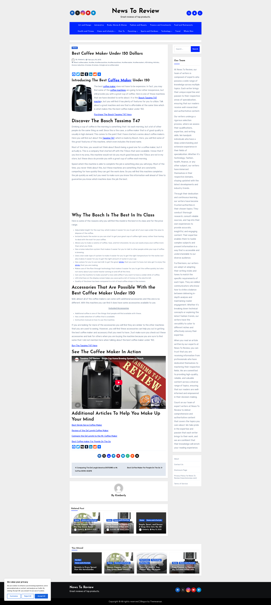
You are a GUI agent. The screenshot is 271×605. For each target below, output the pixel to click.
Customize (14, 596)
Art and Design (84, 25)
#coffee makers (138, 62)
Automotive (99, 25)
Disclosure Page (180, 470)
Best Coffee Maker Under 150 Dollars (107, 54)
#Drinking (149, 62)
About (176, 459)
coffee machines (118, 90)
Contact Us (178, 465)
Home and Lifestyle (105, 31)
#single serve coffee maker (109, 65)
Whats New (188, 31)
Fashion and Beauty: (138, 25)
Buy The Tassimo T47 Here (84, 345)
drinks (121, 262)
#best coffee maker (81, 62)
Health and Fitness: (86, 31)
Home (75, 48)
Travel (177, 31)
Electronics (144, 560)
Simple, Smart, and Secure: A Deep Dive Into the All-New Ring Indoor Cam (151, 527)
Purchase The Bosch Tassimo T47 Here (113, 114)
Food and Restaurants (183, 25)
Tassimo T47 (108, 138)
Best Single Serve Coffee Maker (87, 425)
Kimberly (81, 60)
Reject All (27, 596)
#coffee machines (114, 62)
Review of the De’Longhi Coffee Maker (90, 430)
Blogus (143, 601)
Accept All (41, 596)
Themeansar (156, 601)
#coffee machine (101, 62)
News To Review (135, 11)
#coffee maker (127, 62)
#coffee (91, 62)
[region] (27, 590)
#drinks (156, 62)
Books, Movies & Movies (117, 25)
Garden (78, 560)
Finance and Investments (160, 25)
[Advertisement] (119, 197)
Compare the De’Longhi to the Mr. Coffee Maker (94, 436)
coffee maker (109, 86)
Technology (166, 31)
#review (88, 65)
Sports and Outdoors (149, 31)
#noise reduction (78, 65)
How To (121, 31)
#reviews (95, 65)
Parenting (132, 31)
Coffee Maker (119, 80)
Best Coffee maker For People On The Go (91, 441)
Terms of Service (181, 484)
